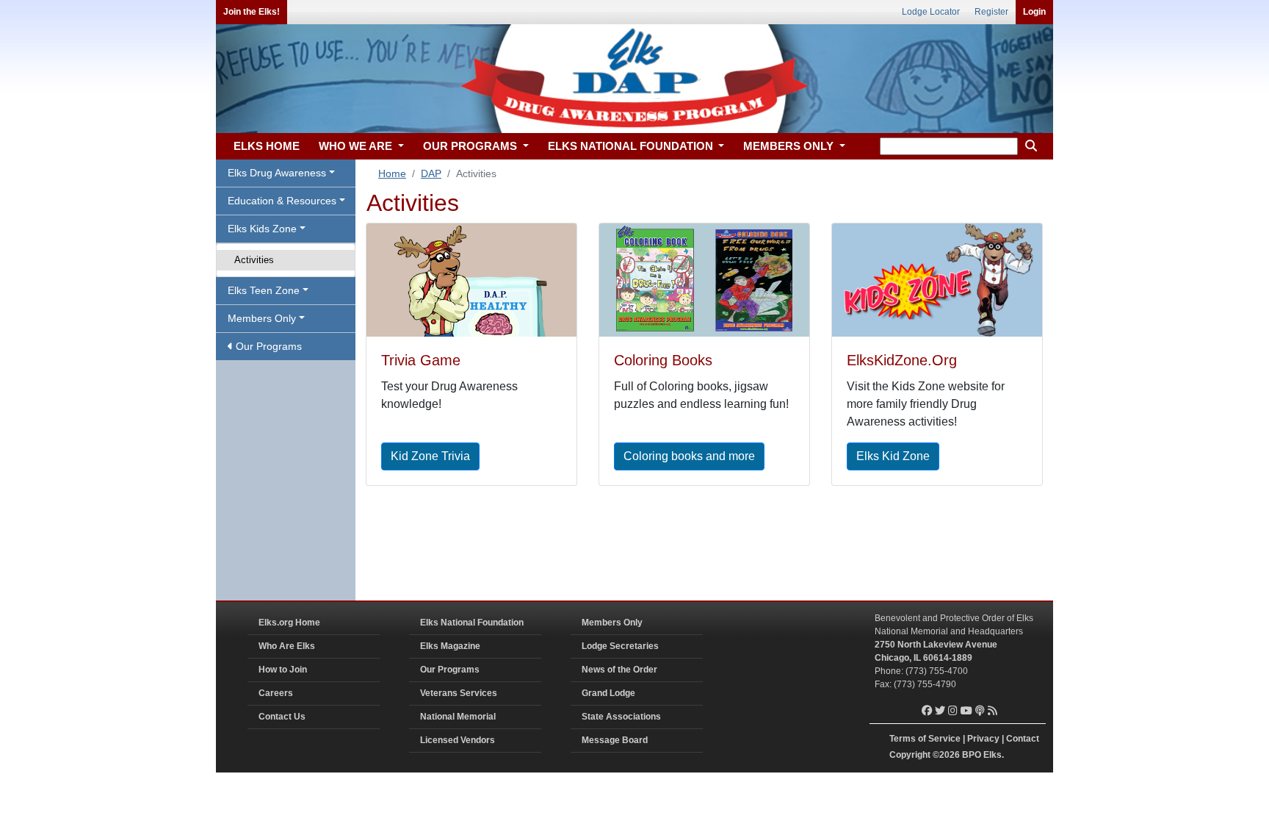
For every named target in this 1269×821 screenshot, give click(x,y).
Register (991, 12)
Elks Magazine (450, 646)
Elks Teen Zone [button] (264, 290)
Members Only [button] (262, 318)
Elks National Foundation (472, 622)
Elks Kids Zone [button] (262, 228)
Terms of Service (925, 739)
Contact (1022, 739)
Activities (254, 259)
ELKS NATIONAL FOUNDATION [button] (632, 146)
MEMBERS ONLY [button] (789, 146)
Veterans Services (458, 693)
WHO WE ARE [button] (357, 146)
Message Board (615, 740)
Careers (275, 693)
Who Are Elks (286, 646)
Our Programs (450, 669)
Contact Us (282, 716)
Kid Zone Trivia (430, 456)
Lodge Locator (931, 12)
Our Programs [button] (267, 346)
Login (1034, 12)
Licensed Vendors (457, 740)
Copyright (909, 755)
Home (392, 173)
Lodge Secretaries (620, 646)
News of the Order (619, 669)
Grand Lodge (608, 693)
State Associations (621, 716)
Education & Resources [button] (282, 201)
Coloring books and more (689, 456)
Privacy (983, 739)
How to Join (282, 669)
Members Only (612, 622)
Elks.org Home (289, 622)
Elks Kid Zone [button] (893, 456)
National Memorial (458, 716)
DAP (431, 173)
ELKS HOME (267, 146)
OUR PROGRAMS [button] (471, 146)
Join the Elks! (251, 12)
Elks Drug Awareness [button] (277, 173)
